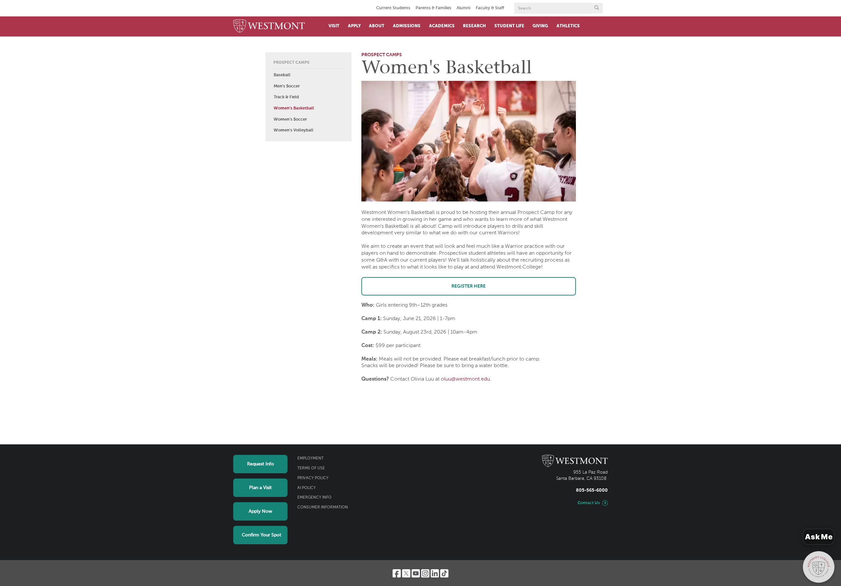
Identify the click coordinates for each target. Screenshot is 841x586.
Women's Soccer (290, 119)
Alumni (463, 8)
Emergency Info (314, 498)
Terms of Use (311, 468)
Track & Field (286, 97)
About (376, 26)
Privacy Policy (313, 478)
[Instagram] (425, 573)
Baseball (282, 75)
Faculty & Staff (490, 8)
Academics (442, 26)
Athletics (568, 26)
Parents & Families (433, 8)
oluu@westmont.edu (465, 379)
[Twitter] (406, 573)
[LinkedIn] (435, 573)
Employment (310, 458)
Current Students (393, 8)
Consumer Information (322, 507)
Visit (334, 26)
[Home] (269, 26)
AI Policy (306, 488)
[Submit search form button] (596, 8)
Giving (540, 26)
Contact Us (589, 503)
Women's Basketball (294, 108)
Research (474, 26)
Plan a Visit (260, 487)
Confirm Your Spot (261, 535)
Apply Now (260, 511)
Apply (354, 26)
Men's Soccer (287, 86)
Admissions (406, 26)
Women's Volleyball (293, 130)
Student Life (509, 26)
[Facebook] (397, 573)
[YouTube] (416, 573)
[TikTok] (444, 573)
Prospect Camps (291, 63)
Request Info (260, 464)
